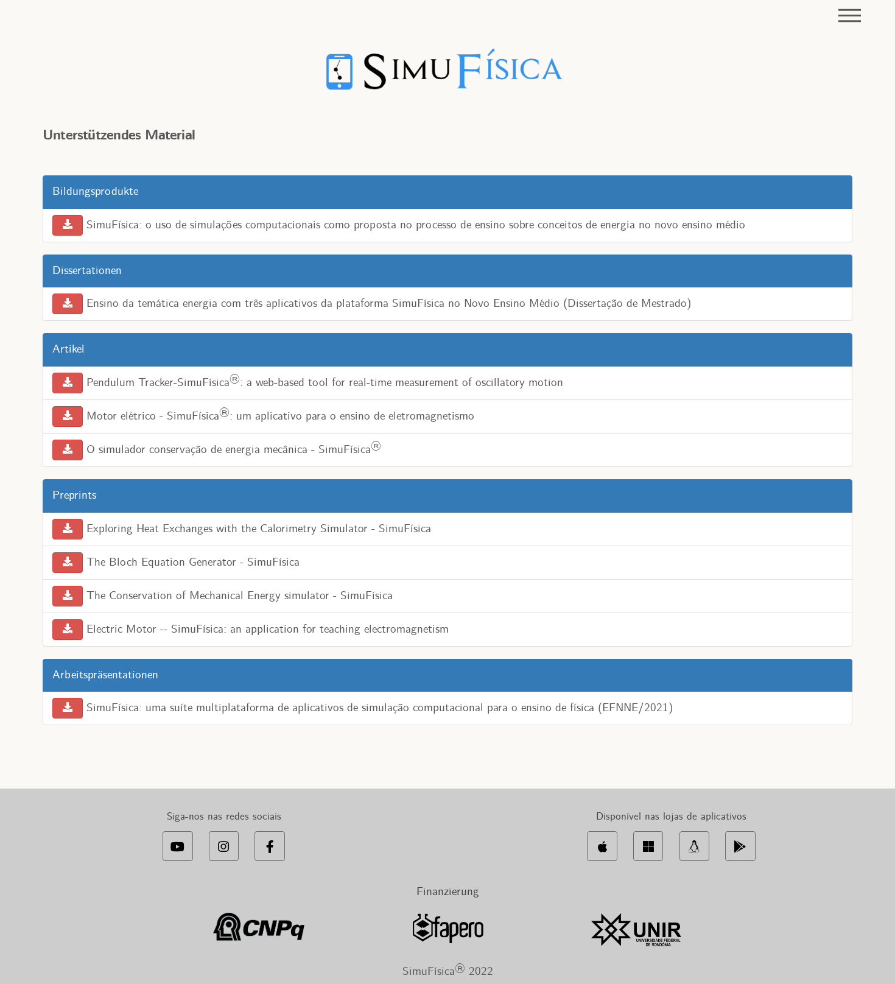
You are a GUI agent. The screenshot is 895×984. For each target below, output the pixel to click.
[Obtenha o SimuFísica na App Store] (602, 846)
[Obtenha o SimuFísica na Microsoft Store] (648, 846)
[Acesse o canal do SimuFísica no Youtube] (177, 846)
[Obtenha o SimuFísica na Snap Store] (694, 846)
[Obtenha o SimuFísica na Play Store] (740, 846)
